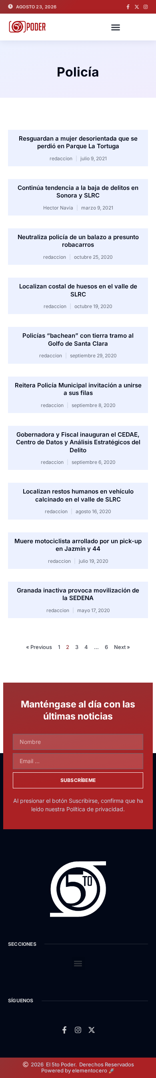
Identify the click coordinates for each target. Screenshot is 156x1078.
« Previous (39, 647)
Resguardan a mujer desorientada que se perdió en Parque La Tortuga (78, 142)
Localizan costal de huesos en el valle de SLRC (78, 290)
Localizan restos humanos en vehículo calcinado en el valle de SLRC (78, 495)
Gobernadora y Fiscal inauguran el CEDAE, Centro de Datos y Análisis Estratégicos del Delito (78, 442)
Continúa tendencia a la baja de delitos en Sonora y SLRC (78, 191)
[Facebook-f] (128, 6)
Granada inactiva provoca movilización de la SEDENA (78, 594)
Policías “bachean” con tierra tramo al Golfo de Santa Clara (78, 339)
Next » (122, 647)
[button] (115, 27)
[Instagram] (145, 6)
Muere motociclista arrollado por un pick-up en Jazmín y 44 (78, 545)
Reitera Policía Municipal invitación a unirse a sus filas (78, 389)
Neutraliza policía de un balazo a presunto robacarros (78, 241)
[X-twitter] (136, 6)
